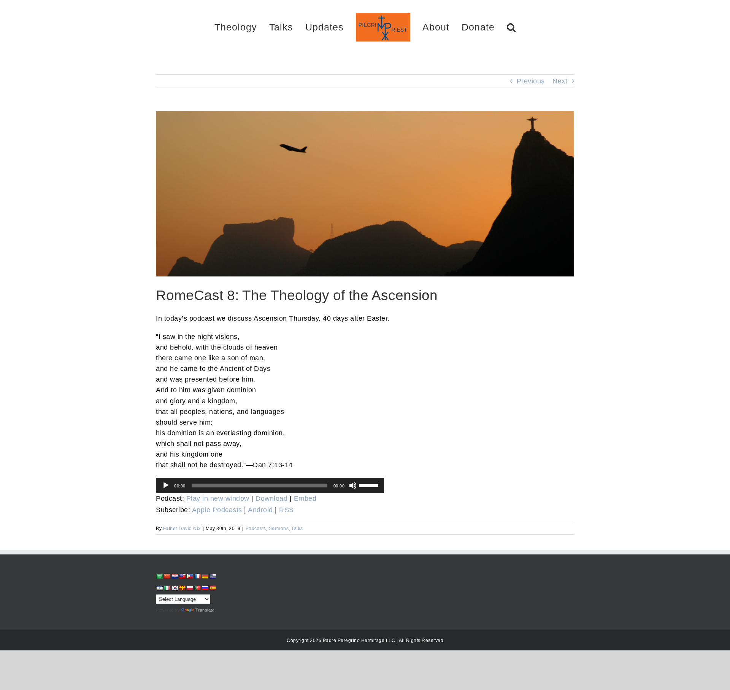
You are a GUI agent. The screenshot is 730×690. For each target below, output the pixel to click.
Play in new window (217, 498)
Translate (205, 610)
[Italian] (166, 588)
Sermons (279, 528)
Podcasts (256, 528)
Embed (305, 498)
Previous (531, 81)
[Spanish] (212, 588)
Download (271, 498)
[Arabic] (159, 576)
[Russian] (205, 588)
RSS (286, 510)
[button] (484, 27)
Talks (297, 528)
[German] (205, 576)
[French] (197, 576)
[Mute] (353, 485)
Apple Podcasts (217, 510)
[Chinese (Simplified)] (166, 576)
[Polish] (189, 588)
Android (260, 510)
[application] (270, 485)
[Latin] (182, 588)
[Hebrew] (159, 588)
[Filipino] (189, 576)
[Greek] (212, 576)
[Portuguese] (197, 588)
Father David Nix (182, 528)
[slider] (369, 485)
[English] (182, 576)
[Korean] (174, 588)
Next (559, 81)
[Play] (166, 485)
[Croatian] (174, 576)
